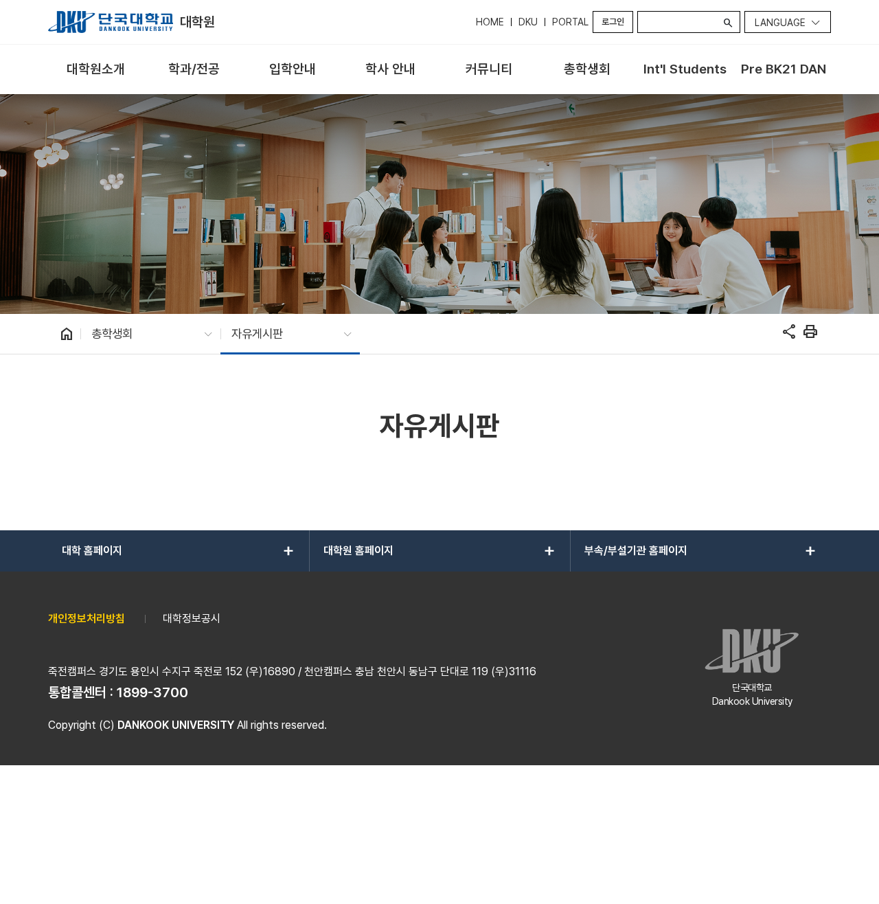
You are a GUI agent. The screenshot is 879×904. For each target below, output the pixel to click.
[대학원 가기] (110, 22)
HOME (490, 21)
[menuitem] (96, 69)
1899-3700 (152, 692)
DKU (528, 21)
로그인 (613, 21)
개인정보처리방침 (86, 618)
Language (780, 22)
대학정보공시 (191, 618)
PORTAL (570, 21)
